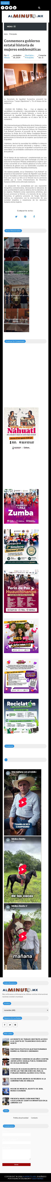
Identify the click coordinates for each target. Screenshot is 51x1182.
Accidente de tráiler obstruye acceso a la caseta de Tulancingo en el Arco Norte (29, 1041)
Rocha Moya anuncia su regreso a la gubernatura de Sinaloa (28, 1080)
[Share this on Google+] (25, 216)
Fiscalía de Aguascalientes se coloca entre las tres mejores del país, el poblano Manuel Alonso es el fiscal (28, 1071)
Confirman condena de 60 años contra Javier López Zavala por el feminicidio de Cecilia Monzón (29, 1061)
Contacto (34, 1118)
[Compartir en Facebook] (34, 216)
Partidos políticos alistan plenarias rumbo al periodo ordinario (28, 1050)
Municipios (29, 55)
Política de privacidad (20, 1118)
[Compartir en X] (16, 216)
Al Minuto (7, 56)
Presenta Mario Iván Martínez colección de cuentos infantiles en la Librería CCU (28, 1101)
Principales (13, 34)
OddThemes (37, 1178)
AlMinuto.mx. (30, 1176)
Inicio (6, 34)
